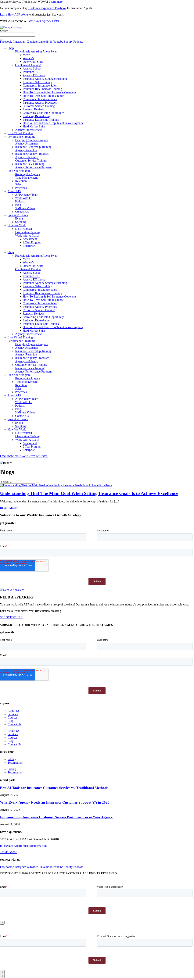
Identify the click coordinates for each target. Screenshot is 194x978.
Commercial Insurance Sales (40, 85)
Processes (21, 187)
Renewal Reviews (34, 109)
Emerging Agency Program (31, 140)
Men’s (26, 54)
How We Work (17, 225)
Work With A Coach (27, 235)
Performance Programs (21, 136)
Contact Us (22, 211)
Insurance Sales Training (37, 82)
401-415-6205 (8, 852)
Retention (21, 181)
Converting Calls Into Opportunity (43, 112)
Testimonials (15, 762)
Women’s (28, 58)
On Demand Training (28, 65)
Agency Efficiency (34, 75)
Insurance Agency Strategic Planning (45, 78)
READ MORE (9, 507)
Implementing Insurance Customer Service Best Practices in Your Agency (56, 817)
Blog (18, 204)
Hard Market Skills (34, 126)
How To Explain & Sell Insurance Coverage (49, 92)
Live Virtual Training (20, 133)
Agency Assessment (27, 143)
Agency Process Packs (28, 129)
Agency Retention (26, 150)
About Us (13, 710)
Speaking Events (18, 215)
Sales (18, 184)
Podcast (19, 201)
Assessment (30, 239)
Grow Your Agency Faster (43, 21)
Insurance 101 (31, 71)
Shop (11, 48)
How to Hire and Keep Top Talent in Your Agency (53, 123)
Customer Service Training (39, 106)
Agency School (32, 68)
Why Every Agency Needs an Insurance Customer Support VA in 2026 (55, 802)
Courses (12, 717)
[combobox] (17, 35)
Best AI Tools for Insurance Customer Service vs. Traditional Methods (54, 788)
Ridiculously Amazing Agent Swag (36, 51)
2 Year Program (32, 242)
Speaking (20, 221)
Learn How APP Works (14, 14)
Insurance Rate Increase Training (42, 89)
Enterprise (29, 245)
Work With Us (23, 198)
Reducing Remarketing (36, 116)
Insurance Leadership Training (41, 119)
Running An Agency (27, 174)
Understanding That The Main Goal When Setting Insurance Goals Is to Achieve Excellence (89, 493)
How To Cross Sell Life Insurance (43, 95)
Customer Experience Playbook (47, 8)
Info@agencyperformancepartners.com (23, 845)
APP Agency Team (26, 194)
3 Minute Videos (25, 208)
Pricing (12, 759)
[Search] (1, 39)
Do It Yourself (23, 228)
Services (13, 714)
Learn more (56, 1)
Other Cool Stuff (33, 61)
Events (19, 218)
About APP (14, 191)
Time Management (26, 177)
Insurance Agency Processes (40, 102)
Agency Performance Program (33, 167)
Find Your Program (19, 170)
